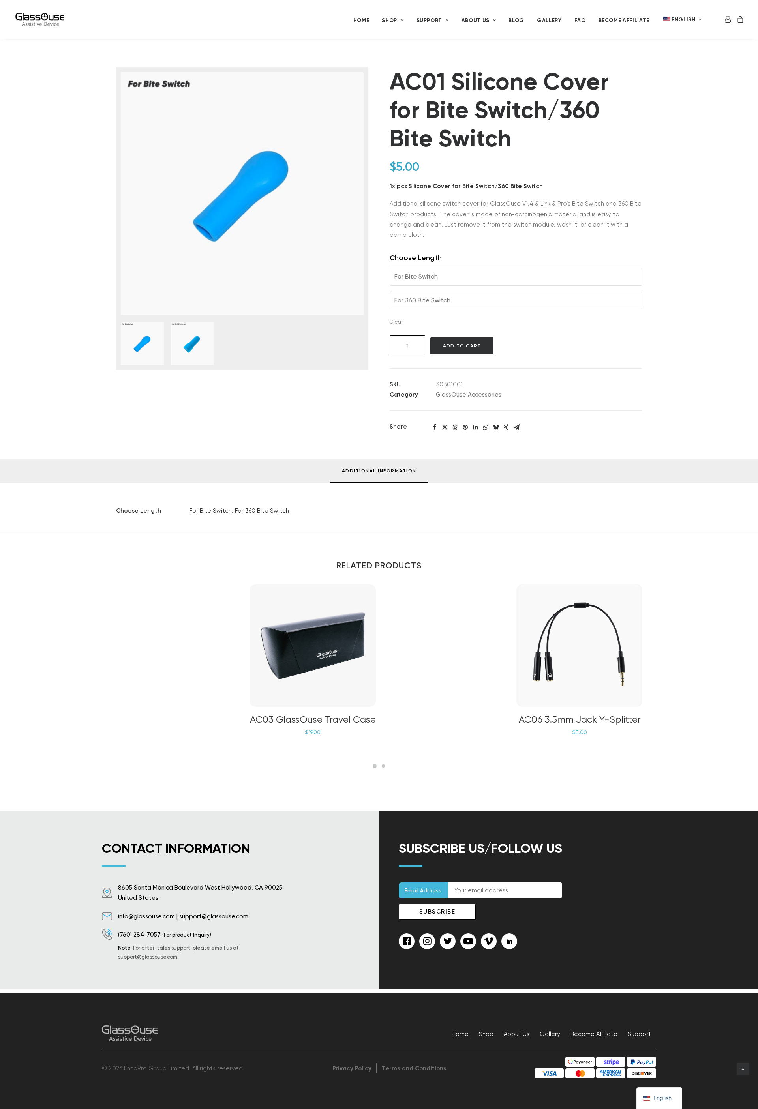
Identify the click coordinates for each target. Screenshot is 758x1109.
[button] (242, 193)
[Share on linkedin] (475, 427)
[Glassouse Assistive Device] (40, 19)
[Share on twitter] (444, 427)
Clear (396, 322)
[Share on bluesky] (496, 427)
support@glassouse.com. (148, 957)
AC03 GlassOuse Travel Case (313, 719)
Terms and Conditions (414, 1068)
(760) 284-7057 (139, 934)
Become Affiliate (624, 20)
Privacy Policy (351, 1068)
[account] (729, 19)
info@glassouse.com (146, 916)
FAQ (580, 20)
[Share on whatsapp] (485, 427)
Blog (516, 20)
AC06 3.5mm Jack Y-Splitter (580, 719)
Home (361, 20)
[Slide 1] (374, 766)
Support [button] (430, 20)
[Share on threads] (455, 427)
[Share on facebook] (434, 427)
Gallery (549, 20)
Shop (389, 20)
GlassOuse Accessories (468, 394)
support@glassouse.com (213, 916)
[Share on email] (516, 427)
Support (639, 1034)
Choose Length (416, 257)
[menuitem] (361, 20)
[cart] (739, 19)
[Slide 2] (383, 766)
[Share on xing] (506, 427)
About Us (476, 20)
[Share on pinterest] (465, 427)
